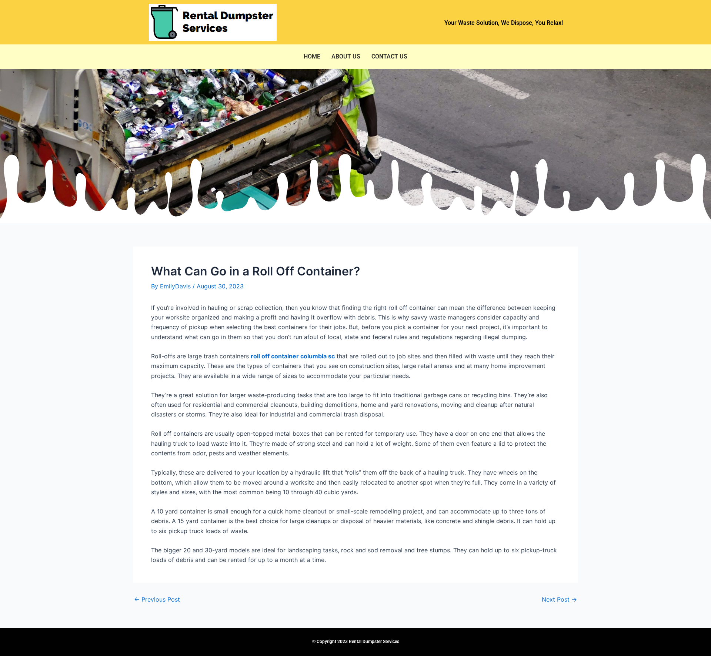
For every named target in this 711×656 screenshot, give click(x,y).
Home (312, 56)
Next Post (559, 599)
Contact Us (389, 56)
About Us (345, 56)
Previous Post (157, 599)
